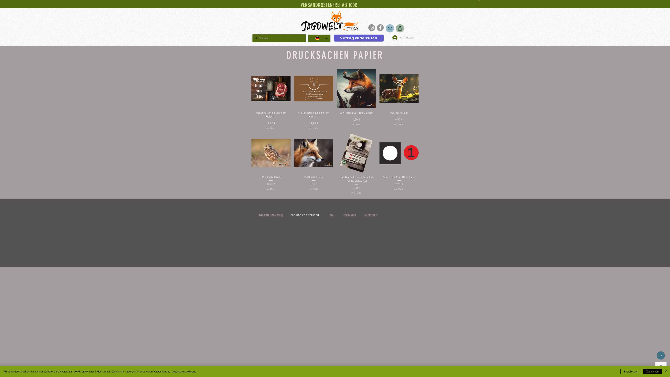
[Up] (661, 355)
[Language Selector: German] (319, 38)
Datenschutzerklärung (184, 371)
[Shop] (400, 28)
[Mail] (390, 28)
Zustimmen (652, 371)
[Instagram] (371, 27)
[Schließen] (666, 371)
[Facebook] (380, 27)
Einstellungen (630, 371)
